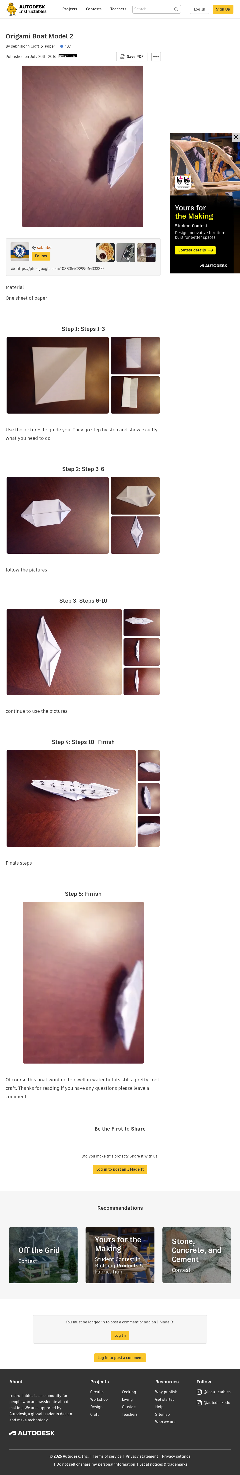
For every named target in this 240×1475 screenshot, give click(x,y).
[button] (156, 56)
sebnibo (18, 46)
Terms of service (107, 1456)
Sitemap (162, 1414)
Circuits (97, 1392)
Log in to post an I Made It (120, 1169)
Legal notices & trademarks (163, 1464)
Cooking (129, 1392)
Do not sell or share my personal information (95, 1464)
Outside (129, 1407)
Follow (41, 256)
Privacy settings (176, 1456)
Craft (35, 46)
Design (96, 1407)
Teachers (118, 9)
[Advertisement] (205, 203)
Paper (50, 46)
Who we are (165, 1422)
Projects (69, 9)
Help (159, 1407)
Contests (93, 9)
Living (127, 1399)
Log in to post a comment (120, 1357)
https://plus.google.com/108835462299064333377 (60, 268)
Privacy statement (142, 1456)
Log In (199, 9)
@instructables (217, 1392)
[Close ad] (236, 137)
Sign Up (223, 9)
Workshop (99, 1399)
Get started (165, 1399)
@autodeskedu (216, 1402)
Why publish (166, 1392)
